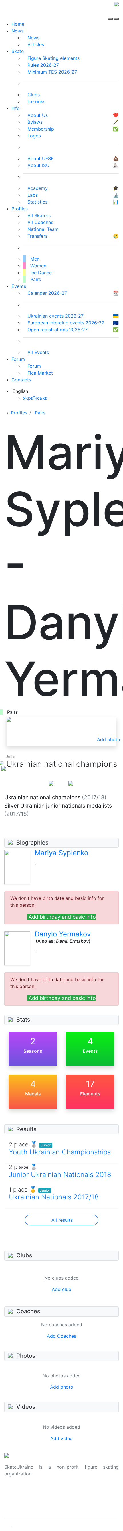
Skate (17, 51)
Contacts (21, 380)
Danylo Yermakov (63, 934)
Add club (61, 1289)
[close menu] (116, 13)
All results (62, 1220)
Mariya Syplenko (61, 853)
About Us (14, 1492)
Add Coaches (61, 1336)
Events (18, 286)
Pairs (40, 413)
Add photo (61, 1387)
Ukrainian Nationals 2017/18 (54, 1197)
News (17, 31)
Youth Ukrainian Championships (60, 1152)
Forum (18, 359)
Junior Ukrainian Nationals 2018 (60, 1174)
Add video (61, 1438)
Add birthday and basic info (62, 917)
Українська (35, 398)
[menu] (111, 13)
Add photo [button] (108, 739)
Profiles (19, 209)
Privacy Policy (19, 1499)
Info (15, 108)
